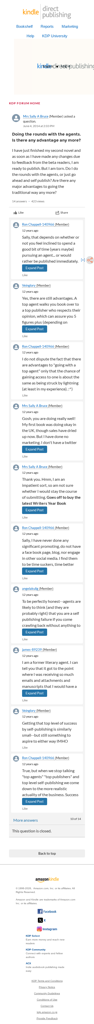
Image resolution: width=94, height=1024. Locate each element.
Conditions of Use (47, 999)
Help (30, 36)
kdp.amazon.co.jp (47, 1012)
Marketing (70, 26)
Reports (47, 26)
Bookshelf (24, 26)
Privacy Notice (47, 987)
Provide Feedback (47, 1018)
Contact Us (47, 1005)
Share (64, 212)
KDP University (54, 36)
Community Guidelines (47, 993)
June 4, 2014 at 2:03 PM (38, 126)
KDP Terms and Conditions (47, 980)
